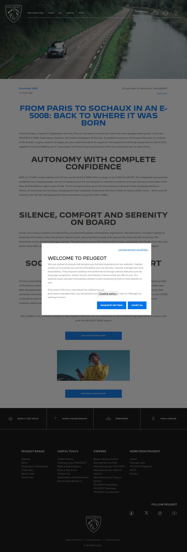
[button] (133, 250)
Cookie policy (108, 293)
